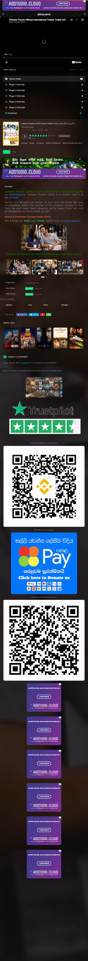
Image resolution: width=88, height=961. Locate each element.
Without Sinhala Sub (53, 143)
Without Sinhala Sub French (72, 143)
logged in (26, 362)
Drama (32, 143)
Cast (14, 152)
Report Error (74, 69)
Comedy (24, 143)
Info (6, 152)
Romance (40, 143)
